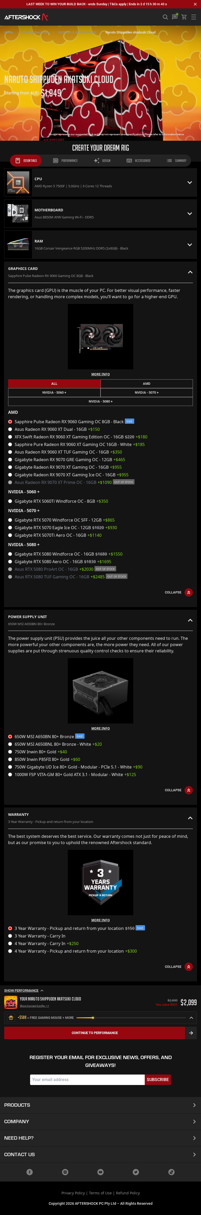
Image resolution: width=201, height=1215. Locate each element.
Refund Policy (128, 1192)
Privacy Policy (73, 1192)
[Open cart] (184, 17)
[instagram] (65, 1172)
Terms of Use (100, 1192)
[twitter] (136, 1172)
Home (8, 32)
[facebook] (29, 1172)
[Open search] (165, 17)
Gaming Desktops (35, 32)
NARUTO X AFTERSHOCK (77, 32)
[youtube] (100, 1172)
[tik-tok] (171, 1172)
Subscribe (158, 1079)
